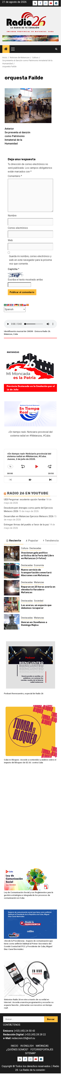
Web (10, 240)
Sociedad (38, 600)
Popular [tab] (33, 540)
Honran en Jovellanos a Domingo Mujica (34, 623)
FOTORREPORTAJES (41, 1049)
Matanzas (39, 582)
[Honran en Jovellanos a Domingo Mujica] (12, 622)
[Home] (6, 49)
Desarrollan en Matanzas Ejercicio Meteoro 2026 (29, 516)
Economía (39, 565)
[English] (11, 304)
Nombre (12, 215)
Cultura (24, 548)
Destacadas (35, 548)
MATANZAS (42, 1045)
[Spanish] (27, 304)
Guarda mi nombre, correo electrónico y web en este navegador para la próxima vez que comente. (30, 260)
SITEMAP (30, 1053)
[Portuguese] (22, 304)
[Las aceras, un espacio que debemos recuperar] (12, 604)
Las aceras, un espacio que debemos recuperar (36, 606)
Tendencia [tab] (52, 540)
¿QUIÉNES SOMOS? (17, 1049)
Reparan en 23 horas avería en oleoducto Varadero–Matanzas (38, 590)
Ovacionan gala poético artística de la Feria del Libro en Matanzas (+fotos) (37, 555)
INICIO (14, 1045)
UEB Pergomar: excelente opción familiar (25, 499)
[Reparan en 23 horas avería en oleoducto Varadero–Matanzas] (12, 587)
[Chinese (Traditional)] (8, 304)
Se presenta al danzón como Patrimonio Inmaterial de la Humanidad (17, 136)
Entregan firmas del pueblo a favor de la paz (26, 524)
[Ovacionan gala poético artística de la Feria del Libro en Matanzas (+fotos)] (12, 553)
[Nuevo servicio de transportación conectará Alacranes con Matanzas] (12, 570)
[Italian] (19, 304)
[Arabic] (5, 304)
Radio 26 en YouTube (28, 493)
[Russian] (25, 304)
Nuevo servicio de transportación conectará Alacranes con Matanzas (36, 573)
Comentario (15, 176)
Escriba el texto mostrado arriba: (25, 279)
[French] (13, 304)
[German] (16, 304)
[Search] (56, 49)
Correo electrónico (18, 227)
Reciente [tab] (15, 540)
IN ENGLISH (27, 1045)
